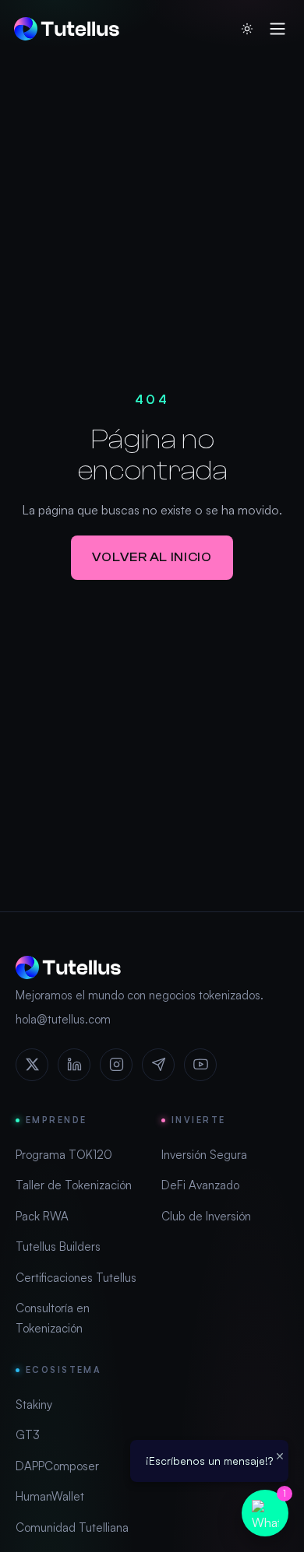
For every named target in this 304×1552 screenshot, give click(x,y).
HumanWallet (50, 1496)
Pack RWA (42, 1216)
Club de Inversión (206, 1216)
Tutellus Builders (58, 1246)
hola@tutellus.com (63, 1019)
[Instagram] (116, 1064)
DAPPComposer (57, 1466)
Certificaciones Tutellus (76, 1277)
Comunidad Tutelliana (72, 1527)
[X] (32, 1064)
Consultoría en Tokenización (53, 1318)
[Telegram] (158, 1064)
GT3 (28, 1434)
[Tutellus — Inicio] (66, 28)
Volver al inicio (151, 557)
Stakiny (34, 1404)
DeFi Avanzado (200, 1185)
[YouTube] (200, 1064)
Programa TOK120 (64, 1154)
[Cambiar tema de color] (247, 29)
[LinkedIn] (74, 1064)
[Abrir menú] (277, 29)
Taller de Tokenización (74, 1185)
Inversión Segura (204, 1154)
